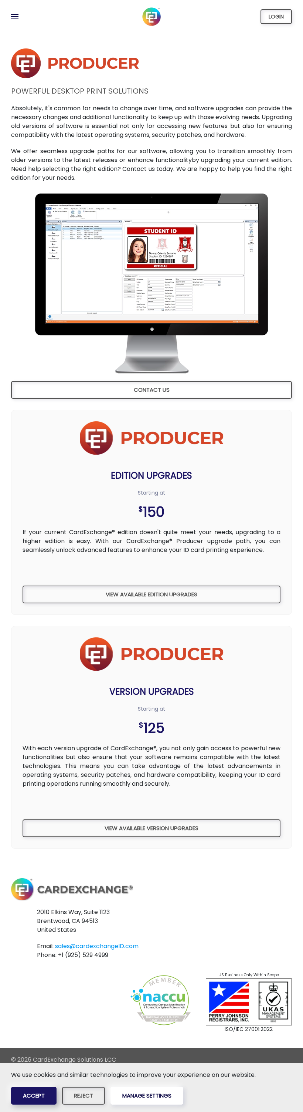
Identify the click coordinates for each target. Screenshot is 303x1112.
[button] (14, 16)
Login (276, 16)
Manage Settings (146, 1095)
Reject (83, 1095)
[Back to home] (151, 16)
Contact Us (152, 390)
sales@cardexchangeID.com (97, 946)
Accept (34, 1095)
